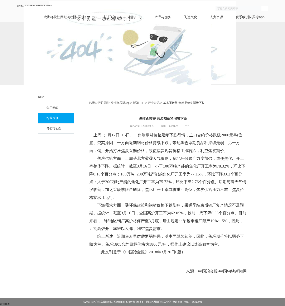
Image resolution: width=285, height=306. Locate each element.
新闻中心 (135, 17)
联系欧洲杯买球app (250, 17)
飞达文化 (190, 17)
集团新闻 (52, 107)
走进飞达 (109, 17)
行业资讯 (52, 118)
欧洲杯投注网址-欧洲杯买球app (67, 17)
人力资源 (216, 17)
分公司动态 (54, 128)
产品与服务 (163, 17)
